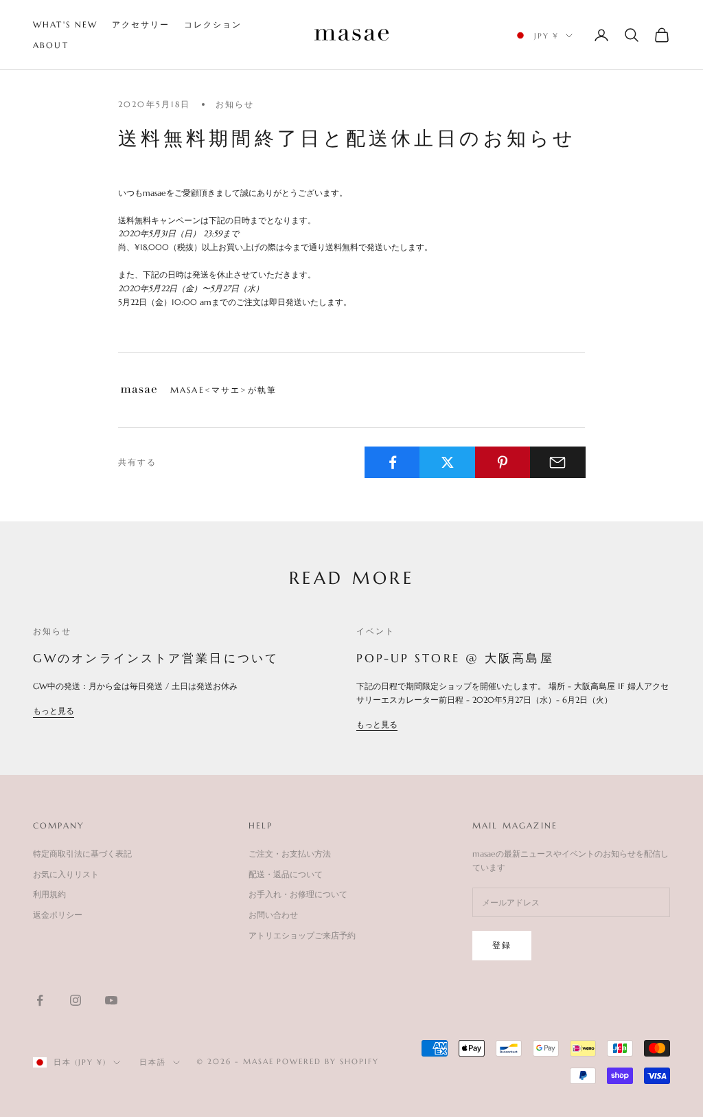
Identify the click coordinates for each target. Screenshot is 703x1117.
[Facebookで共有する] (392, 462)
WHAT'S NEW (65, 24)
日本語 (152, 1062)
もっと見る (53, 711)
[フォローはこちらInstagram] (75, 1000)
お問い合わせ (273, 915)
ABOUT (51, 45)
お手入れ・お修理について (298, 894)
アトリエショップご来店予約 (302, 935)
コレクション (213, 24)
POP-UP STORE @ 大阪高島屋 (455, 658)
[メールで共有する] (558, 462)
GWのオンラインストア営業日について (156, 658)
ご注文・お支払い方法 (290, 853)
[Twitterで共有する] (447, 462)
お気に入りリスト (66, 874)
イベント (375, 631)
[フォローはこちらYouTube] (111, 1000)
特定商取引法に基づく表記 (82, 853)
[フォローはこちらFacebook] (40, 1000)
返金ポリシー (57, 915)
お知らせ (235, 104)
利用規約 (49, 894)
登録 (501, 945)
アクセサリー (141, 24)
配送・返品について (286, 874)
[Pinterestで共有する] (503, 462)
